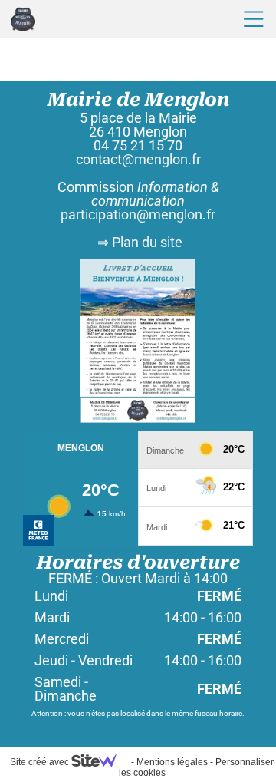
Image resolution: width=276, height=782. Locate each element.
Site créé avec (40, 762)
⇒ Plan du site (138, 242)
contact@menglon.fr (138, 159)
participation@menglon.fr (138, 214)
